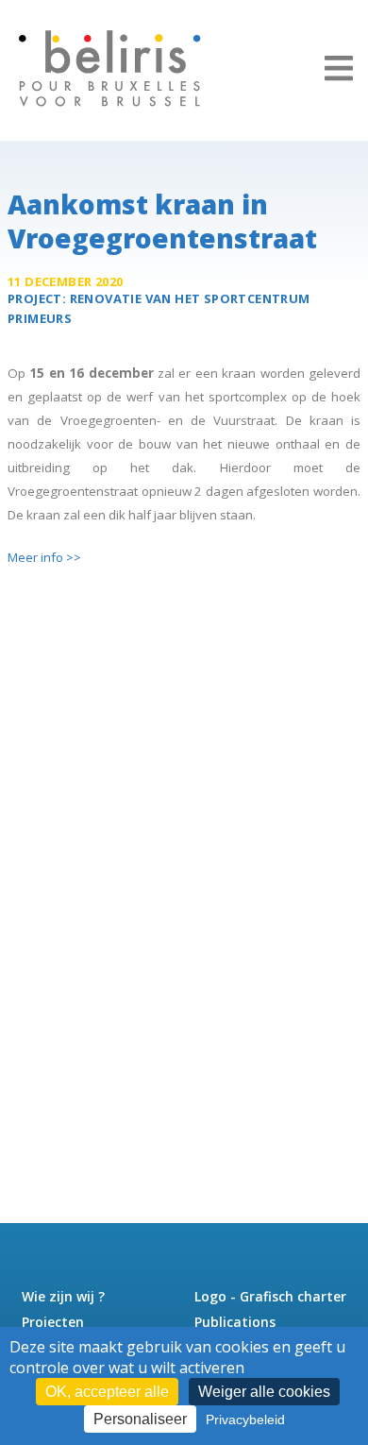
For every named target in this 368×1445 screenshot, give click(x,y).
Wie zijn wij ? (63, 1296)
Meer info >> (44, 557)
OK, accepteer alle (107, 1392)
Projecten (53, 1322)
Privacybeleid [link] (245, 1419)
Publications (235, 1322)
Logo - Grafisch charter (270, 1296)
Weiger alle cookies (264, 1392)
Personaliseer (140, 1419)
